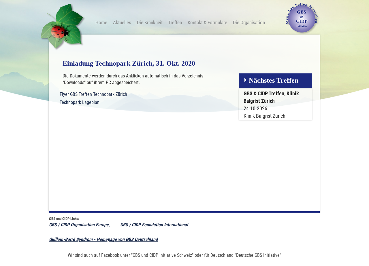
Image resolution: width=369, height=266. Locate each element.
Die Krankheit (150, 22)
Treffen (175, 22)
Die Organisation (249, 22)
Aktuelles (122, 22)
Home (101, 22)
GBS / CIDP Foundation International (154, 224)
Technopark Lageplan (79, 102)
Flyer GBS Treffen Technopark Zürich (93, 94)
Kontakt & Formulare (207, 22)
